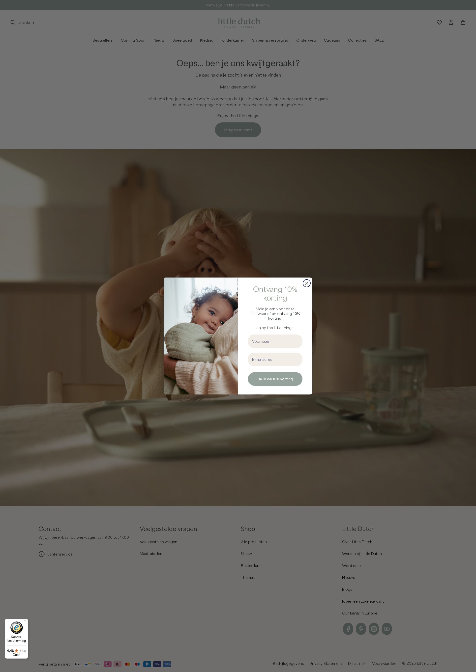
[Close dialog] (306, 283)
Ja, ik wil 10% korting (275, 379)
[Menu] (25, 622)
